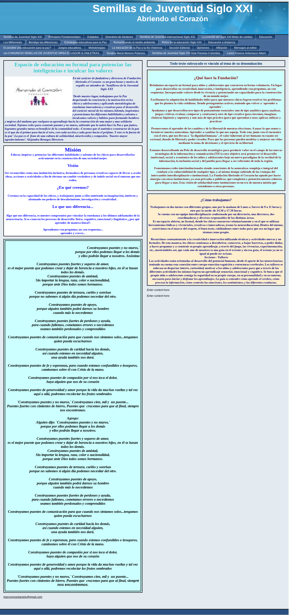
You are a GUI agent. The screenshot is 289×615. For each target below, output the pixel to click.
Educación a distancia (221, 42)
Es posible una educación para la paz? (27, 47)
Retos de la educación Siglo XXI (181, 42)
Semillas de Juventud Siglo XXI (22, 37)
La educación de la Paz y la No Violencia (137, 47)
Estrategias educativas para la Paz (85, 42)
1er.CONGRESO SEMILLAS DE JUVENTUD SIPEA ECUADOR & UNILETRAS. (51, 53)
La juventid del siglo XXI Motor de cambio (227, 37)
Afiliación (221, 47)
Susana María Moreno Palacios (126, 53)
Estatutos (93, 37)
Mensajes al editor (245, 47)
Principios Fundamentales (65, 37)
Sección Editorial (179, 47)
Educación (265, 37)
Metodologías (97, 47)
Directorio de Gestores (119, 37)
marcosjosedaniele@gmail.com (22, 597)
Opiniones (203, 47)
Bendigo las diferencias (43, 42)
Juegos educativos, (70, 47)
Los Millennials (12, 42)
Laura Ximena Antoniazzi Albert (246, 53)
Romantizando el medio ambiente (134, 42)
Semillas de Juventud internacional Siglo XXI (167, 37)
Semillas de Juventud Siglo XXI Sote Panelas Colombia (186, 53)
